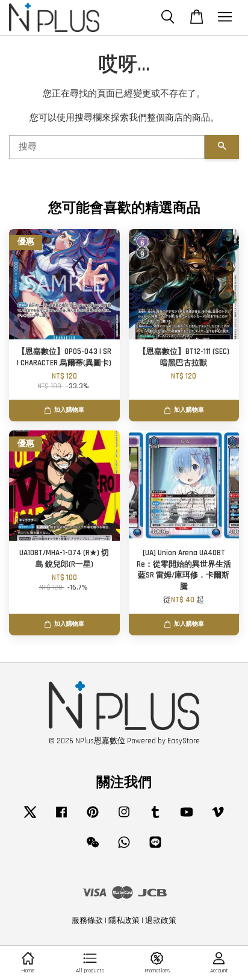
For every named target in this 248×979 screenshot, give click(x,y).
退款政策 (160, 920)
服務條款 (87, 920)
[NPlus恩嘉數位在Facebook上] (61, 818)
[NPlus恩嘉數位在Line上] (155, 848)
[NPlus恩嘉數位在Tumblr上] (155, 818)
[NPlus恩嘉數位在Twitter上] (30, 818)
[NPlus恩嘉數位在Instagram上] (124, 818)
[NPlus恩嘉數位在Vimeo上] (217, 818)
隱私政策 (124, 920)
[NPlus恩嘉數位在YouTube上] (186, 818)
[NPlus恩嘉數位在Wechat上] (92, 848)
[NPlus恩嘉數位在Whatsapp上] (124, 848)
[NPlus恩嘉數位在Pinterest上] (92, 818)
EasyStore (183, 741)
